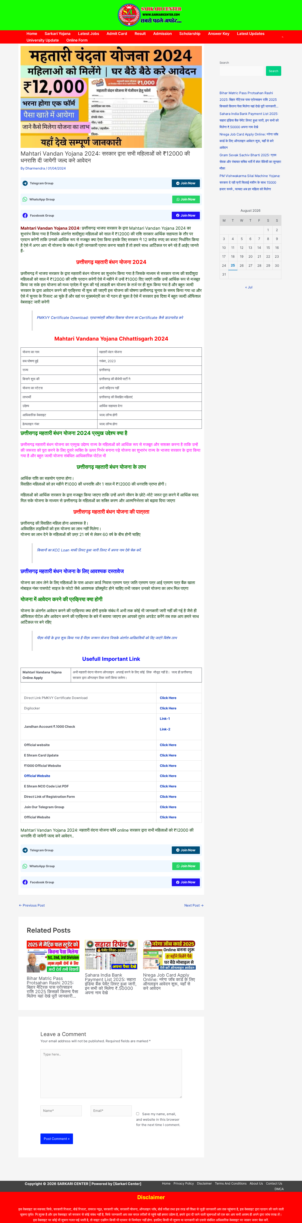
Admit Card (117, 33)
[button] (283, 37)
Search (224, 62)
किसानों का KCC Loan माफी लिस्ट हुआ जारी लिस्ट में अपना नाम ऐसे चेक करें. (89, 550)
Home (32, 33)
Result (140, 33)
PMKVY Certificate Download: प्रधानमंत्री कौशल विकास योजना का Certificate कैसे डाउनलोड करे (110, 317)
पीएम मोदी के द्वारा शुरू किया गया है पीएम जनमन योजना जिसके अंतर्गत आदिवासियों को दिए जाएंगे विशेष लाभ (107, 638)
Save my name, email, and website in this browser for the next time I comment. (158, 1119)
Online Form (77, 40)
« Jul (248, 287)
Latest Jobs (88, 33)
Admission (162, 33)
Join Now (188, 183)
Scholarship (190, 33)
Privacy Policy (184, 1183)
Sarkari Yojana (58, 33)
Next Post (194, 905)
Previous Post (32, 905)
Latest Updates (250, 33)
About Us (256, 1183)
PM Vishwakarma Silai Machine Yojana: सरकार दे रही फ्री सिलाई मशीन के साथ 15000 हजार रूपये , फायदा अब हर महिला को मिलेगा (250, 182)
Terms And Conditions (231, 1183)
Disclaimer (204, 1183)
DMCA (279, 1189)
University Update (43, 40)
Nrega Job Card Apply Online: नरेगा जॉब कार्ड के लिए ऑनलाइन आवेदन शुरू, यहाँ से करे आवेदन (169, 981)
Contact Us (274, 1183)
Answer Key (218, 33)
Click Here (168, 786)
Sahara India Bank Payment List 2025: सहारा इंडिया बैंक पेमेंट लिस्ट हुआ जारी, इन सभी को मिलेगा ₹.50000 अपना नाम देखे (111, 983)
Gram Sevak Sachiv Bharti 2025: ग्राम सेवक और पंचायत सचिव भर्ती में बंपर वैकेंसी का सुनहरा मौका (250, 161)
